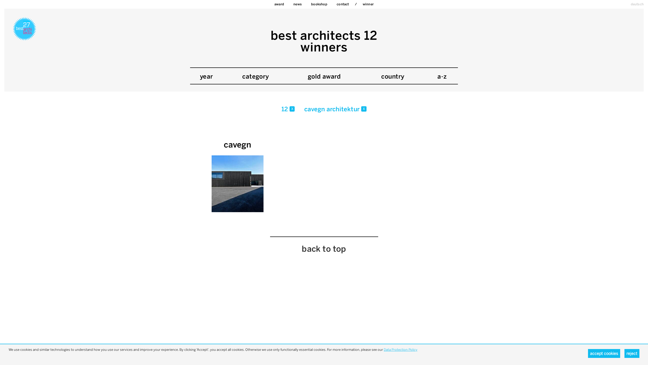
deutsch (637, 4)
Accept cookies (604, 353)
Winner (368, 4)
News (297, 4)
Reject (631, 353)
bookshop (319, 4)
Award (279, 4)
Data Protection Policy (400, 350)
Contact (343, 4)
